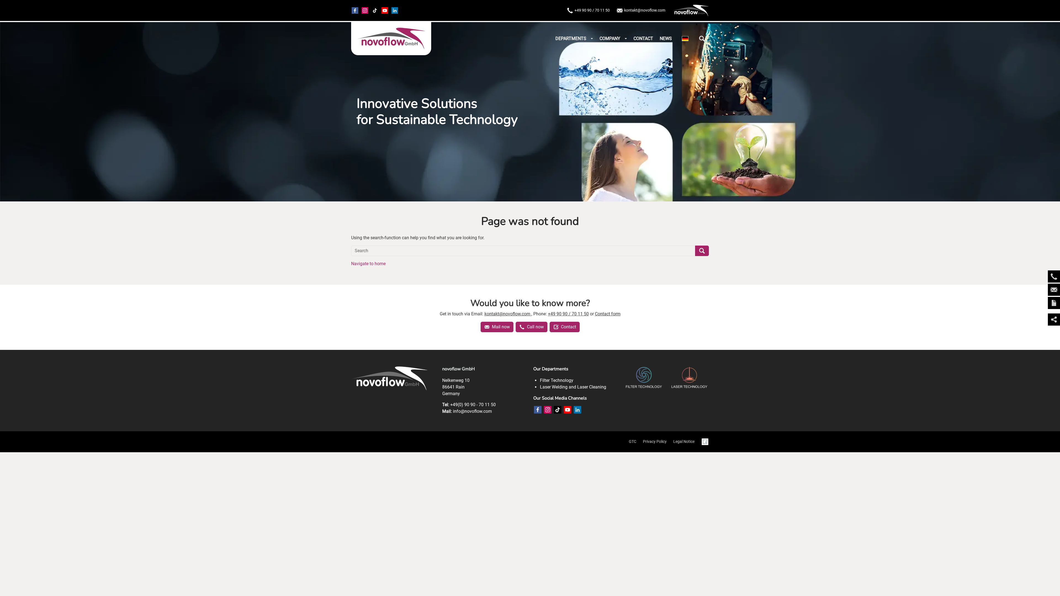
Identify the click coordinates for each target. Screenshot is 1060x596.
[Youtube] (385, 10)
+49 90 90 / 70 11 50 (592, 10)
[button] (702, 38)
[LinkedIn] (577, 409)
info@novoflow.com (472, 411)
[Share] (1054, 319)
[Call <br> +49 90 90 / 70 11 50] (1054, 276)
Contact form (608, 313)
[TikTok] (375, 10)
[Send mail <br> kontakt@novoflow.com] (1054, 290)
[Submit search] (702, 251)
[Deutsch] (685, 38)
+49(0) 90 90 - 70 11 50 (473, 404)
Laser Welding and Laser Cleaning (573, 387)
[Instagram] (365, 10)
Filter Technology (556, 380)
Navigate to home (368, 263)
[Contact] (1054, 303)
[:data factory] (705, 442)
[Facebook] (355, 10)
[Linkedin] (395, 10)
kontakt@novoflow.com (644, 10)
